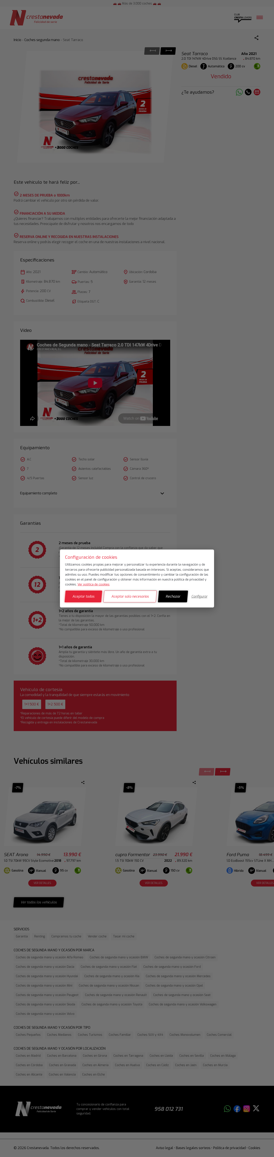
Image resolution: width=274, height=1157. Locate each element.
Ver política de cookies (93, 584)
